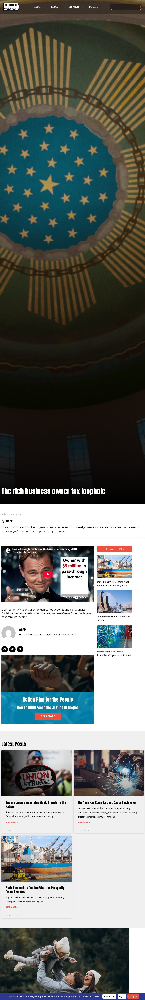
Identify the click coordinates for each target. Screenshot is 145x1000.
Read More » (12, 822)
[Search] (140, 7)
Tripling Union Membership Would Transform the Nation (36, 804)
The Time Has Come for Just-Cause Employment (107, 802)
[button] (42, 6)
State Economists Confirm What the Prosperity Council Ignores (35, 890)
